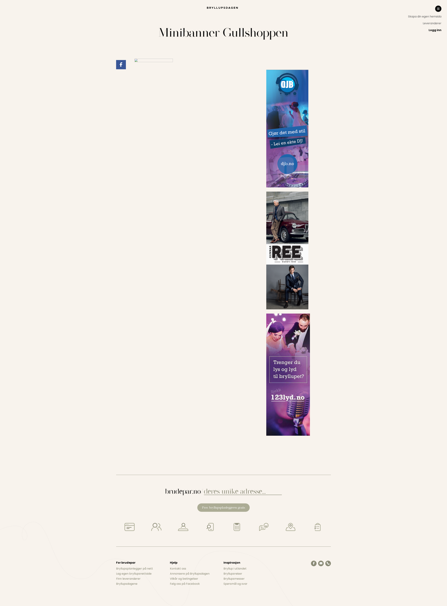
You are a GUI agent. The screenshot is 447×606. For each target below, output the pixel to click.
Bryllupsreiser (233, 574)
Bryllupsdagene (126, 584)
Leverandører (432, 23)
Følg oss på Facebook (185, 584)
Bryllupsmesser (234, 579)
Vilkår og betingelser (184, 579)
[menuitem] (424, 16)
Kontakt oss (178, 569)
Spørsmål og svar (235, 584)
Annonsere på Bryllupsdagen (190, 574)
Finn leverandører (128, 579)
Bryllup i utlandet (235, 569)
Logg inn (435, 30)
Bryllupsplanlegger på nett (134, 569)
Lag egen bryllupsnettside (134, 574)
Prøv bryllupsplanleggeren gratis (223, 507)
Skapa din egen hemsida (424, 16)
